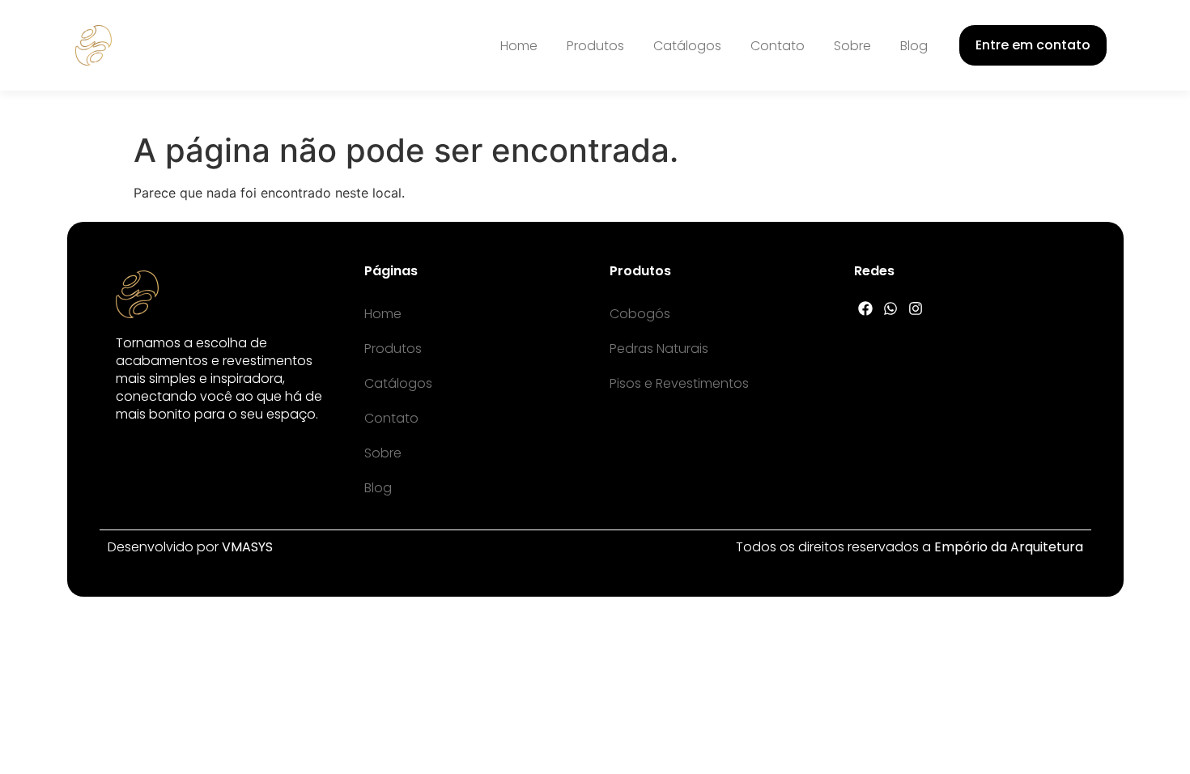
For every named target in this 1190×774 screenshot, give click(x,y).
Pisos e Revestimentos (679, 383)
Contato (777, 45)
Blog (914, 45)
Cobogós (640, 313)
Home (519, 45)
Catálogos (687, 45)
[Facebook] (866, 308)
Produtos (595, 45)
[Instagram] (916, 308)
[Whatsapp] (891, 308)
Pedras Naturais (659, 348)
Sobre (852, 45)
